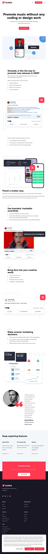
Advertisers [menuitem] (26, 506)
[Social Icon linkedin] (5, 496)
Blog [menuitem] (3, 514)
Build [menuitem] (3, 504)
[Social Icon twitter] (3, 496)
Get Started (38, 2)
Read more (4, 453)
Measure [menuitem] (4, 508)
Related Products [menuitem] (27, 501)
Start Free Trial (24, 28)
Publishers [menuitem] (26, 504)
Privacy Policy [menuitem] (5, 531)
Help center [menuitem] (4, 516)
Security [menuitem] (3, 533)
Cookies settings (19, 548)
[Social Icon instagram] (7, 496)
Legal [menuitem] (3, 524)
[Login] (32, 2)
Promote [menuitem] (4, 506)
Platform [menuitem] (4, 501)
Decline (39, 548)
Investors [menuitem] (25, 518)
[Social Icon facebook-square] (9, 496)
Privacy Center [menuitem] (5, 526)
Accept (29, 548)
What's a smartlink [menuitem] (5, 518)
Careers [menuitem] (25, 516)
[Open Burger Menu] (45, 3)
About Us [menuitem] (25, 514)
